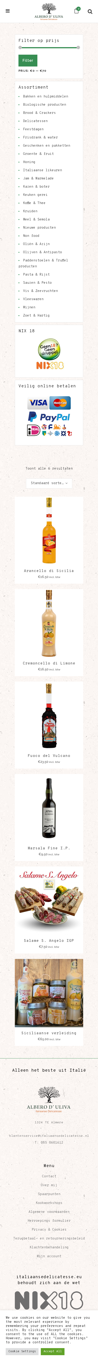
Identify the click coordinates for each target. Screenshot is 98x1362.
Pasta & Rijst (36, 275)
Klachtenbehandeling (49, 1247)
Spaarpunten (49, 1194)
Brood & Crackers (39, 113)
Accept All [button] (53, 1351)
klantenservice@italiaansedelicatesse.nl (49, 1136)
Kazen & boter (36, 187)
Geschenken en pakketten (46, 146)
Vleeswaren (33, 299)
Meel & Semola (36, 219)
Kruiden (30, 211)
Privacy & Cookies (49, 1230)
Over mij (49, 1185)
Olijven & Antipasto (42, 252)
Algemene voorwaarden (49, 1212)
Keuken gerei (35, 195)
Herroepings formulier (49, 1221)
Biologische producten (44, 105)
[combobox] (49, 483)
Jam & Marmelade (38, 178)
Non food (31, 236)
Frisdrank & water (40, 137)
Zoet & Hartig (36, 316)
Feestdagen (33, 129)
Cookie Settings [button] (22, 1351)
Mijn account (49, 1256)
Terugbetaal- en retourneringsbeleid (49, 1239)
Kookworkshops (49, 1203)
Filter (28, 60)
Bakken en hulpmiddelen (45, 97)
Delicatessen (35, 121)
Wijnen (29, 307)
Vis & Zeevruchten (40, 291)
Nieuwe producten (39, 228)
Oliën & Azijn (36, 244)
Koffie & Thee (34, 203)
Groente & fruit (38, 154)
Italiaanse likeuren (42, 170)
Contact (49, 1176)
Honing (29, 162)
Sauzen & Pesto (37, 283)
